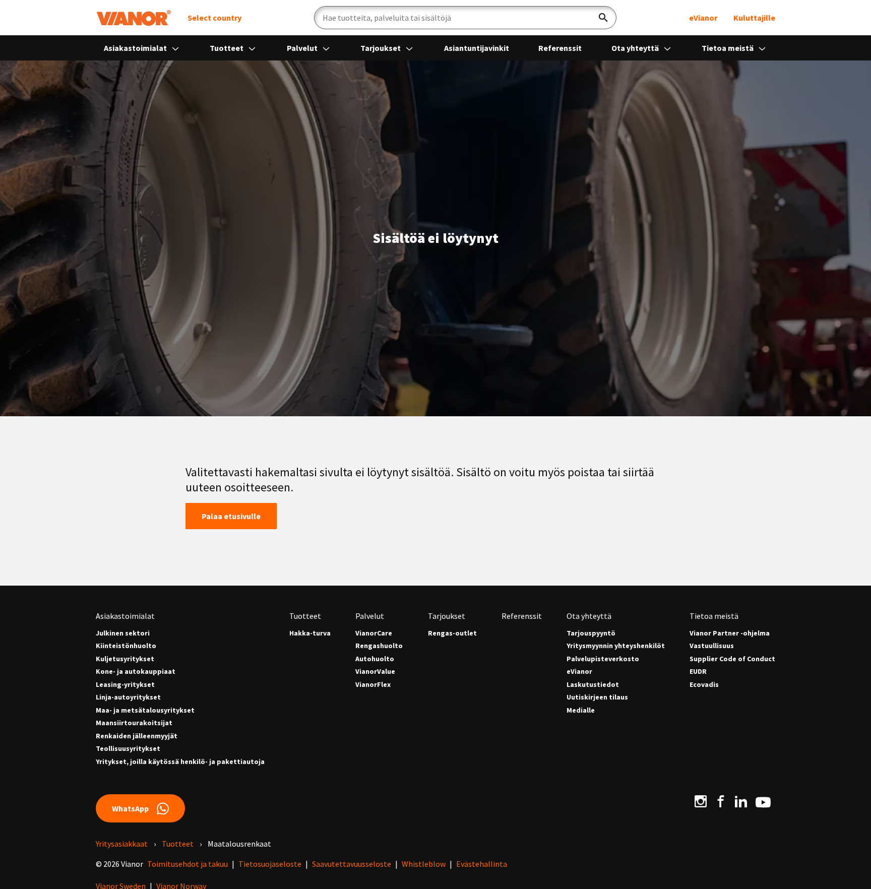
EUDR (698, 671)
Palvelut (303, 48)
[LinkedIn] (741, 801)
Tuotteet (227, 48)
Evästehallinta (481, 864)
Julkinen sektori (123, 633)
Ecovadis (704, 684)
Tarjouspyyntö (591, 633)
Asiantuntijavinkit (476, 48)
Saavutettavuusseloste (351, 864)
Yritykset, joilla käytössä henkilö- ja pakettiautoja (180, 761)
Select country (214, 18)
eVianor (703, 18)
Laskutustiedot (593, 684)
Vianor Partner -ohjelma (730, 633)
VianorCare (373, 633)
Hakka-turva (310, 633)
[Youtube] (763, 801)
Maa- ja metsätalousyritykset (145, 710)
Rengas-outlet (452, 633)
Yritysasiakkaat (122, 844)
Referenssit (560, 48)
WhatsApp (130, 808)
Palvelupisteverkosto (603, 659)
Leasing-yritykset (125, 684)
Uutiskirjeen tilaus (597, 697)
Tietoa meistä (728, 48)
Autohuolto (374, 659)
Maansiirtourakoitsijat (134, 723)
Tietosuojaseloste (269, 864)
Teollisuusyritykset (128, 748)
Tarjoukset (381, 48)
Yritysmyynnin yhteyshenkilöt (616, 646)
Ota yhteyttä (635, 48)
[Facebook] (721, 801)
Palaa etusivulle (231, 516)
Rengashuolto (379, 646)
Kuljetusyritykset (125, 659)
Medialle (581, 710)
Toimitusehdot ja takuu (187, 864)
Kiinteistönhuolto (126, 646)
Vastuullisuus (712, 646)
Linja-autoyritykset (128, 697)
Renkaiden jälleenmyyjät (136, 736)
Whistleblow (424, 864)
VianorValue (375, 671)
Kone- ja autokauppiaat (135, 671)
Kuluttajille (754, 18)
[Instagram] (701, 801)
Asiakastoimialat (136, 48)
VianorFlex (373, 684)
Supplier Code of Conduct (732, 659)
